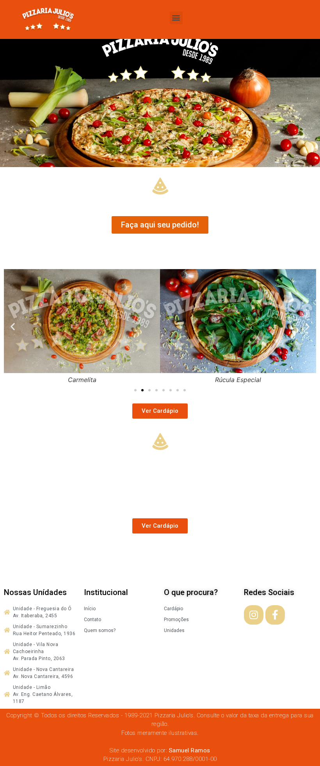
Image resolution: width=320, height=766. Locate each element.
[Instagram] (253, 615)
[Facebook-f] (275, 615)
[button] (176, 17)
